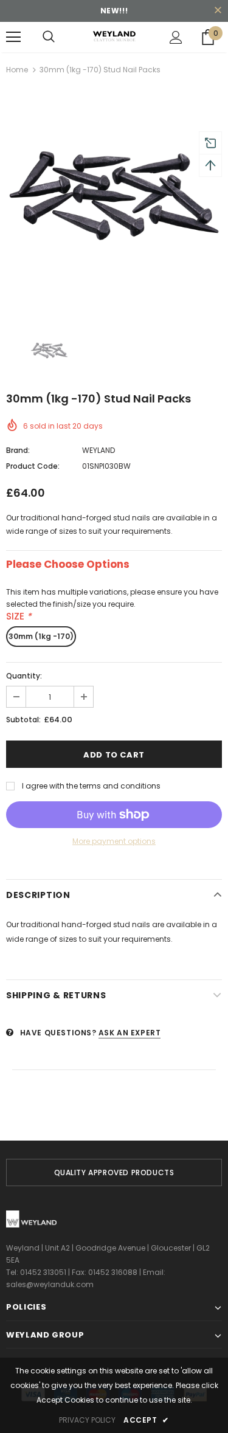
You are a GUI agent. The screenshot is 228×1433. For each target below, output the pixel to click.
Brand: (18, 450)
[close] (218, 11)
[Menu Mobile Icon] (13, 37)
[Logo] (114, 36)
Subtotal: (23, 719)
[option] (114, 201)
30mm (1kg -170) (41, 636)
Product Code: (33, 466)
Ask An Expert (129, 1032)
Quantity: (24, 676)
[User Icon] (176, 37)
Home (17, 69)
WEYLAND (98, 450)
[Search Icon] (49, 37)
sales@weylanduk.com (50, 1284)
